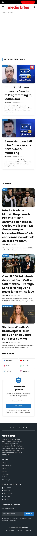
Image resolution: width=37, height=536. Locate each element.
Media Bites (24, 527)
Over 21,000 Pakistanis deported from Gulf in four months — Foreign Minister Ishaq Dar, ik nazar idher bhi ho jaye (18, 284)
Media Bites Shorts (28, 2)
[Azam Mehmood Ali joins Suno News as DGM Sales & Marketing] (18, 128)
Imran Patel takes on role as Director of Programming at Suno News (18, 93)
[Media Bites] (18, 7)
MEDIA (5, 66)
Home (3, 12)
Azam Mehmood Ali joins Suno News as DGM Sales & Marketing (18, 147)
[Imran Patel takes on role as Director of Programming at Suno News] (18, 74)
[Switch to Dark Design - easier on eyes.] (3, 2)
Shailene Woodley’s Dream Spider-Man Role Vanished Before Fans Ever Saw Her (17, 333)
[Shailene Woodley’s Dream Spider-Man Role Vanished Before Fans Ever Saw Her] (18, 314)
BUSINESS (5, 255)
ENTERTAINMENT (7, 306)
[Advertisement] (18, 35)
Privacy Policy (19, 412)
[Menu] (3, 7)
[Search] (34, 7)
